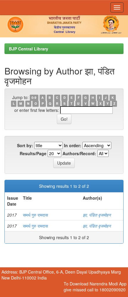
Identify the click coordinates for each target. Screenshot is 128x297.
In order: (72, 145)
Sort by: (25, 145)
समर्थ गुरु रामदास (35, 215)
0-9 (34, 98)
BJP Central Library (28, 49)
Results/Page (33, 153)
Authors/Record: (79, 153)
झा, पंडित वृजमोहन (97, 215)
